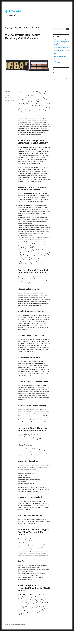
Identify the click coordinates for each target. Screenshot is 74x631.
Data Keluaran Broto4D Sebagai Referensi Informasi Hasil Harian (61, 52)
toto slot (55, 76)
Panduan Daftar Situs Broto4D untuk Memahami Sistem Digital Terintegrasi (61, 47)
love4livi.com (21, 92)
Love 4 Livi (10, 15)
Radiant (10, 100)
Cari (54, 27)
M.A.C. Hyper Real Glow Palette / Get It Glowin (22, 36)
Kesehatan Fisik (47, 13)
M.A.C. (6, 100)
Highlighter (7, 95)
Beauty (6, 93)
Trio (8, 101)
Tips (68, 13)
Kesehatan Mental (59, 13)
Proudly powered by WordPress (18, 624)
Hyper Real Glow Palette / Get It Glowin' (9, 97)
